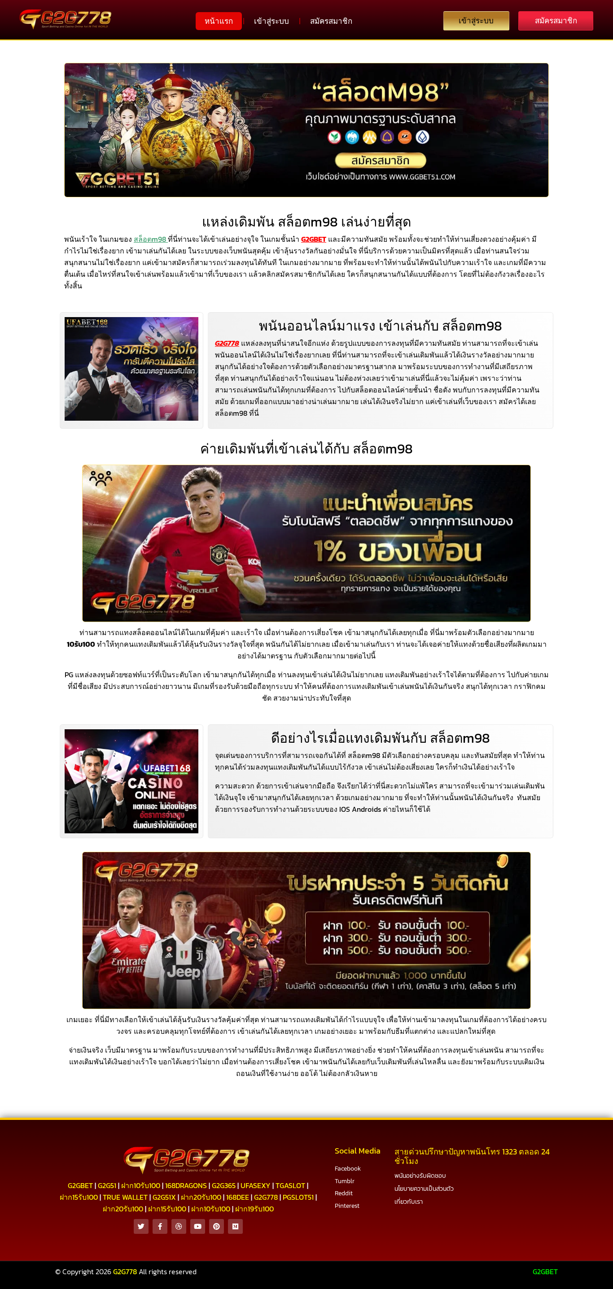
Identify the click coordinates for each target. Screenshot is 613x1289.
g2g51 (107, 1185)
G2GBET (545, 1271)
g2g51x (164, 1197)
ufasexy (256, 1185)
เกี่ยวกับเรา (408, 1201)
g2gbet (80, 1185)
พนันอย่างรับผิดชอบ (420, 1175)
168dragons (186, 1185)
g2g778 (266, 1197)
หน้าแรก (219, 21)
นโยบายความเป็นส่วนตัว (424, 1188)
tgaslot (290, 1185)
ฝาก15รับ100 (79, 1197)
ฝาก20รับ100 (201, 1197)
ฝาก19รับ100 (254, 1208)
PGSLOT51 (298, 1197)
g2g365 (224, 1185)
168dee (237, 1197)
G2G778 (227, 343)
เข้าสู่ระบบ (271, 21)
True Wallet (125, 1197)
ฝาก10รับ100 (140, 1185)
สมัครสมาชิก (331, 21)
